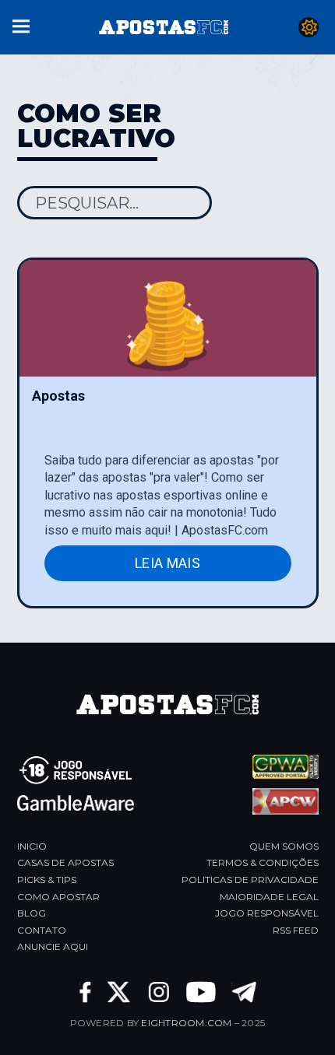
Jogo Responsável (267, 913)
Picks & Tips (46, 879)
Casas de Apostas (65, 862)
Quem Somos (284, 846)
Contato (41, 930)
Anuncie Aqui (52, 946)
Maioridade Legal (269, 897)
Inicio (32, 846)
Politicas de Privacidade (250, 879)
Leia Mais (167, 563)
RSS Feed (296, 930)
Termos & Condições (262, 862)
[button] (21, 24)
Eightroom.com (186, 1023)
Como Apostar (58, 897)
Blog (31, 913)
